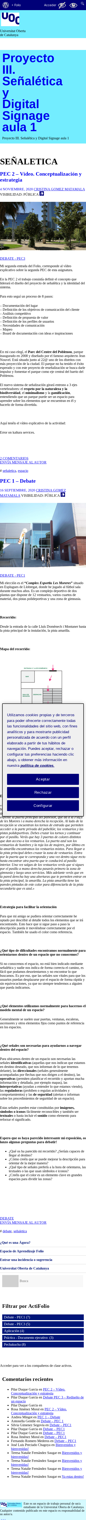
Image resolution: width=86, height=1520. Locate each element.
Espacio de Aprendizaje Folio (22, 1251)
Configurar (43, 805)
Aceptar (43, 779)
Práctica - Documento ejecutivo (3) (28, 1338)
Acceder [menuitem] (50, 5)
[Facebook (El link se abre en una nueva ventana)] (1, 1518)
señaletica (9, 471)
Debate (7, 1218)
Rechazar (43, 792)
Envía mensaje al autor (23, 462)
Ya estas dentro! (73, 1476)
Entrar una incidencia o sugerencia (26, 1260)
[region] (43, 760)
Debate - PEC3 (12, 258)
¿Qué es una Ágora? (15, 1242)
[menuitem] (5, 5)
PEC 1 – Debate (18, 481)
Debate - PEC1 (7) (17, 1317)
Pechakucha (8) (15, 1344)
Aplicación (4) (14, 1331)
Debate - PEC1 (12, 575)
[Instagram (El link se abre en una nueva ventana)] (3, 1518)
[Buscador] (10, 1281)
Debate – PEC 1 (52, 1421)
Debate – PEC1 (60, 1425)
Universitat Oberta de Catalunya (24, 1268)
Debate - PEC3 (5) (17, 1324)
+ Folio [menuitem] (16, 5)
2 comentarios (14, 458)
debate (7, 1231)
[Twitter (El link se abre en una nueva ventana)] (5, 1518)
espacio (23, 471)
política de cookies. (37, 765)
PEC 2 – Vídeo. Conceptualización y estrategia (38, 1391)
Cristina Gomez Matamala (59, 189)
